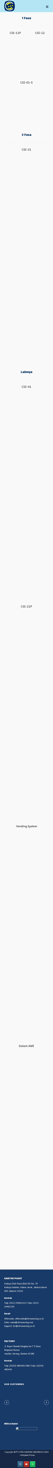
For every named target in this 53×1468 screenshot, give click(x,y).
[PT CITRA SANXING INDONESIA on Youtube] (26, 1464)
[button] (6, 1402)
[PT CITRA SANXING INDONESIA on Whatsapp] (32, 1464)
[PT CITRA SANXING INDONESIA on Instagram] (20, 1464)
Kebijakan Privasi (27, 1455)
